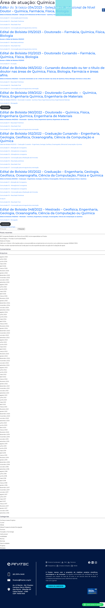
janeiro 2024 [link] (4, 328)
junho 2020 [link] (3, 425)
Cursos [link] (2, 522)
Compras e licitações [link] (64, 565)
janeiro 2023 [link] (4, 356)
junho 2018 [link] (3, 476)
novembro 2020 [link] (5, 416)
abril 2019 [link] (3, 453)
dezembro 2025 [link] (5, 275)
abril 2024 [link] (3, 321)
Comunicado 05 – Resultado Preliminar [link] (12, 195)
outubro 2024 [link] (4, 307)
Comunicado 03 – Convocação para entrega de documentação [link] (19, 88)
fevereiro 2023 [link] (4, 353)
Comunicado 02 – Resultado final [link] (10, 46)
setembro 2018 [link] (4, 469)
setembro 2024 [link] (4, 310)
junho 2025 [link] (3, 289)
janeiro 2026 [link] (4, 273)
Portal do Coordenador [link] (54, 562)
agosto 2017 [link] (3, 494)
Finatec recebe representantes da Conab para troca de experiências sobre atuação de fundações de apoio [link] (32, 245)
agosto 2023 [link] (4, 340)
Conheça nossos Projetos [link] (7, 520)
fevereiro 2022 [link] (4, 381)
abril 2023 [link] (3, 349)
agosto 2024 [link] (4, 312)
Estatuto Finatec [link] (5, 241)
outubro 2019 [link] (4, 439)
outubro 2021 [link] (4, 390)
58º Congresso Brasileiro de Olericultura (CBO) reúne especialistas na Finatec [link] (23, 236)
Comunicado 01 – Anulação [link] (8, 63)
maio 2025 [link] (3, 291)
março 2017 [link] (3, 503)
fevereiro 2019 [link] (4, 457)
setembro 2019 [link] (4, 441)
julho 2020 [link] (3, 423)
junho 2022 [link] (3, 372)
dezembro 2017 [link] (5, 487)
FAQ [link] (65, 562)
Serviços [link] (46, 7)
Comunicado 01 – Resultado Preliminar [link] (12, 82)
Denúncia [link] (72, 562)
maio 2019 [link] (3, 450)
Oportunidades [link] (70, 7)
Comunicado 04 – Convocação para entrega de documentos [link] (18, 28)
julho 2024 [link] (3, 314)
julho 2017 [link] (3, 497)
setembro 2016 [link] (4, 513)
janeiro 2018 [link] (3, 485)
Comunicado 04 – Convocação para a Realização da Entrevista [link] (19, 157)
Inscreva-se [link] (5, 107)
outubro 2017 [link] (4, 492)
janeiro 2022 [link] (4, 383)
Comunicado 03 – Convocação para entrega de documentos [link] (18, 49)
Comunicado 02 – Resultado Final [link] (10, 85)
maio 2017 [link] (3, 499)
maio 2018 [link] (3, 478)
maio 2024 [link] (3, 319)
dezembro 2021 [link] (5, 386)
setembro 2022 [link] (4, 365)
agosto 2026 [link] (4, 257)
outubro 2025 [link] (4, 280)
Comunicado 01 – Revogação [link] (9, 103)
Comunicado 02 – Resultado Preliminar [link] (12, 21)
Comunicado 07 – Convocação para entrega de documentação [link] (19, 167)
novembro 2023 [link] (5, 333)
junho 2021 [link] (3, 400)
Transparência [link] (57, 7)
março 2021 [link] (3, 407)
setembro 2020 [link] (5, 420)
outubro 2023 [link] (4, 335)
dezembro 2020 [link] (5, 413)
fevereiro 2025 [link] (4, 298)
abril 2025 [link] (3, 294)
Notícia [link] (2, 538)
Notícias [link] (81, 7)
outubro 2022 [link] (4, 363)
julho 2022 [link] (3, 370)
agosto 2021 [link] (3, 395)
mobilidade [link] (3, 536)
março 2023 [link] (3, 351)
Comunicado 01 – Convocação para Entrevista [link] (14, 18)
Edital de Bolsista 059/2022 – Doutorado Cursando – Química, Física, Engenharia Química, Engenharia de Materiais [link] (48, 94)
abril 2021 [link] (3, 404)
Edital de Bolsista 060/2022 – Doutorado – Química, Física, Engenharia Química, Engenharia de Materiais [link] (45, 114)
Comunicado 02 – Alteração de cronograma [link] (13, 151)
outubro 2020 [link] (4, 418)
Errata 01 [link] (2, 198)
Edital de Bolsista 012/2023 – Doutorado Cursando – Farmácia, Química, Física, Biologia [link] (48, 55)
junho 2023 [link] (3, 344)
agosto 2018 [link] (3, 471)
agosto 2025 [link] (4, 284)
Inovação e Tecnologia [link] (7, 532)
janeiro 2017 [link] (3, 508)
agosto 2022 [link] (4, 367)
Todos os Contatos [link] (55, 586)
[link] (18, 7)
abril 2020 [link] (3, 427)
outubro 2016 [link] (4, 510)
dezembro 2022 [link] (5, 358)
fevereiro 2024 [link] (4, 326)
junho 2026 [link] (3, 261)
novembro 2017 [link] (5, 490)
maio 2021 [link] (3, 402)
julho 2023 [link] (3, 342)
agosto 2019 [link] (3, 443)
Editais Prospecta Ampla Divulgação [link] (11, 527)
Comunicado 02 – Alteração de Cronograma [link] (13, 185)
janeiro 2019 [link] (3, 460)
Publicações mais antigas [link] (7, 227)
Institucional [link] (4, 534)
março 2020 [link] (4, 430)
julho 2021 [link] (3, 397)
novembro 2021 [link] (5, 388)
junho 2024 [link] (3, 317)
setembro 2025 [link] (4, 282)
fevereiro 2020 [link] (4, 432)
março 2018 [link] (3, 483)
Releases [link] (2, 548)
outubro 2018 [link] (4, 467)
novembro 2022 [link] (5, 360)
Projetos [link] (2, 545)
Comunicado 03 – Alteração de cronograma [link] (13, 154)
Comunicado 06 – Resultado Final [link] (10, 164)
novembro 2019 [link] (5, 437)
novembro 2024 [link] (5, 305)
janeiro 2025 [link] (4, 300)
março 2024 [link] (3, 323)
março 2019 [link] (3, 455)
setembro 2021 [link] (4, 393)
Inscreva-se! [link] (5, 224)
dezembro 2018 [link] (5, 462)
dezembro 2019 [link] (5, 434)
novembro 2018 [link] (5, 464)
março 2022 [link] (3, 379)
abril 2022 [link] (3, 377)
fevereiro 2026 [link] (4, 270)
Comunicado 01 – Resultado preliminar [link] (12, 42)
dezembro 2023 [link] (5, 330)
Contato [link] (89, 7)
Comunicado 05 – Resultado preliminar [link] (12, 161)
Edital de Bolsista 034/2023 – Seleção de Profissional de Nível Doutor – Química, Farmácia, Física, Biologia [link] (47, 9)
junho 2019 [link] (3, 448)
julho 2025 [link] (3, 287)
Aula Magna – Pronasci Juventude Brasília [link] (13, 238)
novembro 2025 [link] (5, 277)
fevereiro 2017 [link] (4, 506)
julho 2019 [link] (3, 446)
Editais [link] (2, 525)
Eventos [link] (2, 529)
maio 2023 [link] (3, 347)
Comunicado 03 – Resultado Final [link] (10, 24)
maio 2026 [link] (3, 264)
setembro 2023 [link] (4, 337)
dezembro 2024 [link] (5, 303)
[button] (92, 604)
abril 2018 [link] (3, 480)
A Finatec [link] (37, 7)
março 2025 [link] (3, 296)
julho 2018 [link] (3, 473)
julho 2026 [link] (3, 259)
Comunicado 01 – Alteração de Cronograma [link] (13, 147)
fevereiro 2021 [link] (4, 409)
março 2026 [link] (3, 268)
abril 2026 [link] (3, 266)
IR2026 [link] (75, 565)
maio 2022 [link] (3, 374)
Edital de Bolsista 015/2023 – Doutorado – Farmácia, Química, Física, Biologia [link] (52, 34)
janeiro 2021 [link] (3, 411)
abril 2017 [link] (3, 501)
